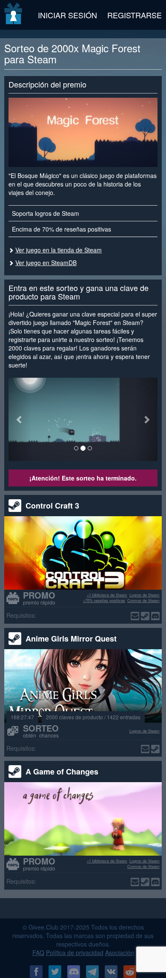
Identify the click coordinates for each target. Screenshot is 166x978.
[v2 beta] (13, 15)
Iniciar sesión (67, 14)
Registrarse (134, 14)
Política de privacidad (74, 952)
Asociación (119, 952)
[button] (20, 419)
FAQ (38, 952)
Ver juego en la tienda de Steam (58, 250)
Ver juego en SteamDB (46, 262)
